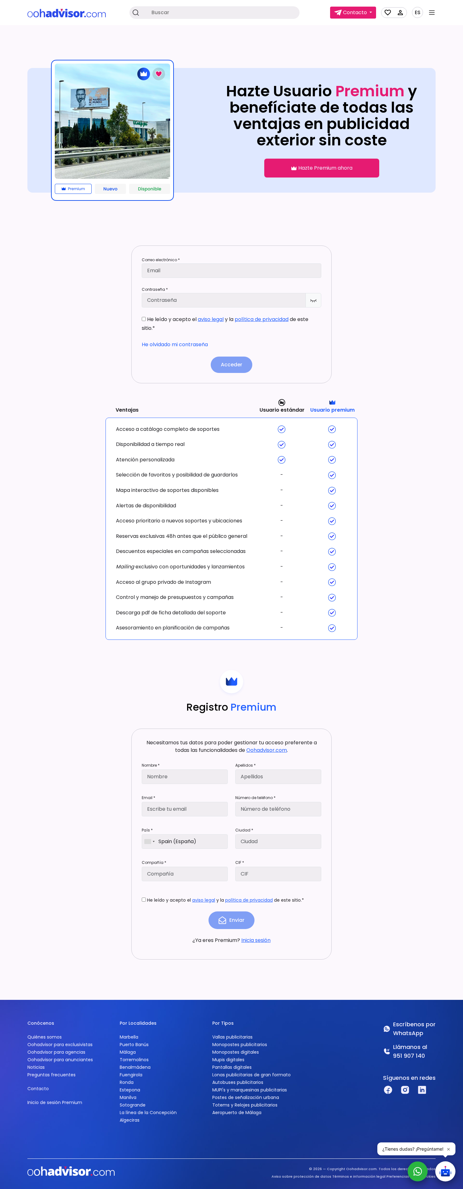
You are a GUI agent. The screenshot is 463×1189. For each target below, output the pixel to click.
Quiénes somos (44, 1037)
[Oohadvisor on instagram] (405, 1090)
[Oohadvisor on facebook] (388, 1090)
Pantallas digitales (232, 1067)
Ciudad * (244, 830)
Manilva (128, 1097)
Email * (148, 797)
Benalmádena (135, 1067)
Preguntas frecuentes (51, 1075)
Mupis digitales (228, 1060)
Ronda (127, 1082)
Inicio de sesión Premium (54, 1102)
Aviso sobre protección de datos (301, 1176)
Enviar (236, 920)
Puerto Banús (134, 1044)
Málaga (128, 1052)
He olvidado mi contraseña (175, 344)
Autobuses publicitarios (237, 1082)
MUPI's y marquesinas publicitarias (249, 1090)
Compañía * (154, 862)
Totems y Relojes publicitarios (244, 1105)
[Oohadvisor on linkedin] (422, 1090)
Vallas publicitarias (232, 1037)
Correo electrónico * (161, 259)
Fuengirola (131, 1075)
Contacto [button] (355, 12)
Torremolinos (134, 1060)
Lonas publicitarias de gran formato (251, 1075)
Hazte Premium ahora (324, 168)
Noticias (36, 1067)
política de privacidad (262, 319)
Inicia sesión (256, 940)
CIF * (239, 862)
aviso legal (211, 319)
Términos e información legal (359, 1176)
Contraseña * (155, 289)
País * (147, 830)
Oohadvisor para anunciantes (60, 1060)
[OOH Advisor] (66, 13)
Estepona (130, 1090)
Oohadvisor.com (266, 750)
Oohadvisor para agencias (56, 1052)
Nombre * (151, 765)
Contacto (38, 1088)
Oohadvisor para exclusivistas (60, 1044)
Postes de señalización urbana (245, 1097)
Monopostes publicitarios (239, 1044)
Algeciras (130, 1120)
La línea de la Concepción (148, 1112)
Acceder (231, 364)
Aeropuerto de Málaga (236, 1112)
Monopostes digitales (235, 1052)
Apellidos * (245, 765)
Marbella (129, 1037)
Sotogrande (133, 1105)
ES (417, 12)
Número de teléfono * (255, 797)
